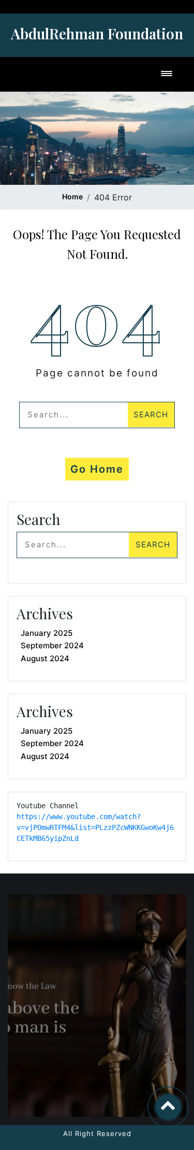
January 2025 (46, 633)
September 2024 (52, 645)
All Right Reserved (97, 1133)
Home (72, 196)
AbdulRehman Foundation (97, 33)
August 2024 (45, 658)
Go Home (97, 469)
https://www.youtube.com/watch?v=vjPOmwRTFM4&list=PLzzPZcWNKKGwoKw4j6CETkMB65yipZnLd (95, 827)
